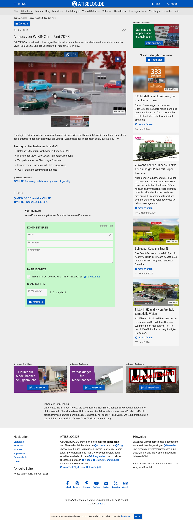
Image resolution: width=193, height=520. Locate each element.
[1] (60, 121)
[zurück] (28, 75)
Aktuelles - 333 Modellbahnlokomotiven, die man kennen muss (156, 69)
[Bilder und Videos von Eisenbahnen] (91, 11)
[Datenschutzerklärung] (37, 457)
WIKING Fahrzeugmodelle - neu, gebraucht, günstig (43, 181)
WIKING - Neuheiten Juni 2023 (32, 202)
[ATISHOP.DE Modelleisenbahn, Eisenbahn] (37, 442)
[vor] (112, 75)
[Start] (15, 18)
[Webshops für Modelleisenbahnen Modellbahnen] (154, 11)
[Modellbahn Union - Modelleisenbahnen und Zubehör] (152, 379)
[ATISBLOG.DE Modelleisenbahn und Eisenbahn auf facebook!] (67, 485)
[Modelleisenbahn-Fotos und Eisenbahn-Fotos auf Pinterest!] (87, 485)
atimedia (100, 503)
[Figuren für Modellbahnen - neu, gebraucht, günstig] (40, 379)
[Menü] (20, 4)
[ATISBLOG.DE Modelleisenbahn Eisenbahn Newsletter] (116, 485)
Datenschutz (93, 276)
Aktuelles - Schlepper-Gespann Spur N (153, 220)
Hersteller (171, 445)
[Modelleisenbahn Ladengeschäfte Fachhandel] (138, 11)
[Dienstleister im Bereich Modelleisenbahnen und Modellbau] (120, 11)
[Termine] (39, 11)
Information (128, 516)
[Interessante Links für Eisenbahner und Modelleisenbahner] (176, 11)
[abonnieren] (155, 60)
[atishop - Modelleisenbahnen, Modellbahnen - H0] (16, 11)
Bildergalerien (98, 456)
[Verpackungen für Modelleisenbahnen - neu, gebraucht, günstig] (96, 379)
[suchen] (172, 3)
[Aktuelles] (22, 18)
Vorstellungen (112, 459)
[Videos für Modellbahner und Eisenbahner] (107, 11)
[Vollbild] (70, 75)
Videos (88, 459)
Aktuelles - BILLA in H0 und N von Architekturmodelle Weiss (155, 283)
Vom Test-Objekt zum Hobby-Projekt (82, 467)
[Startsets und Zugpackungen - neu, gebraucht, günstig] (156, 36)
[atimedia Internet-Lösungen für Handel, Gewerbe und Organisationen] (125, 485)
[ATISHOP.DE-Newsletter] (37, 445)
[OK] (138, 516)
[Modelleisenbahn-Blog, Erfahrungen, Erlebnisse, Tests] (47, 11)
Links (98, 459)
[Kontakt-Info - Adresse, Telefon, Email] (37, 449)
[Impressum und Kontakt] (37, 453)
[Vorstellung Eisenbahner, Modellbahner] (72, 11)
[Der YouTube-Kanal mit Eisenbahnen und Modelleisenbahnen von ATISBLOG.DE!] (96, 485)
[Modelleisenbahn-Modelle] (57, 11)
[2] (79, 121)
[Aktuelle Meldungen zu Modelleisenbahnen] (27, 11)
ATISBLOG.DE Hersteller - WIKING (33, 198)
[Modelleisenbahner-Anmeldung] (37, 461)
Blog (120, 445)
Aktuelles (102, 445)
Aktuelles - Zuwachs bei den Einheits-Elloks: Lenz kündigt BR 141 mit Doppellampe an (156, 138)
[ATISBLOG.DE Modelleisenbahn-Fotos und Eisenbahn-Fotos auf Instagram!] (77, 485)
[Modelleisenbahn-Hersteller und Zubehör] (167, 11)
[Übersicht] (22, 23)
